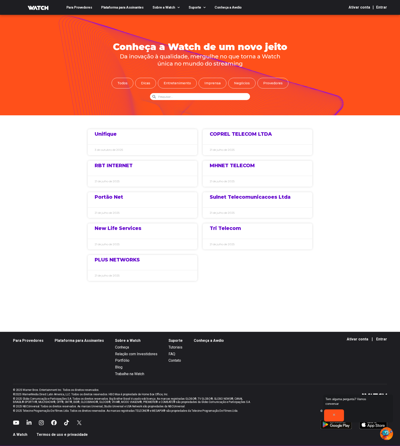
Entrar (381, 7)
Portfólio (122, 360)
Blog (118, 367)
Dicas (145, 83)
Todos (122, 83)
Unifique (106, 134)
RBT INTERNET (114, 165)
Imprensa (212, 83)
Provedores (273, 83)
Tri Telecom (225, 228)
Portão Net (109, 197)
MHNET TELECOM (232, 165)
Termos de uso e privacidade (62, 434)
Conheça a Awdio (228, 7)
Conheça (122, 347)
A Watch (20, 434)
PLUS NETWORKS (117, 260)
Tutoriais (175, 347)
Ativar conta (359, 7)
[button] (386, 433)
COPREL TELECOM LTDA (241, 134)
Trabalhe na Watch (129, 374)
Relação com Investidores (136, 354)
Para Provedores (79, 7)
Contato (175, 360)
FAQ (172, 354)
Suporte (195, 7)
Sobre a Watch (164, 7)
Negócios (242, 83)
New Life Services (118, 228)
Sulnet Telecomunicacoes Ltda (250, 197)
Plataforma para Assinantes (122, 7)
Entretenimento (177, 83)
